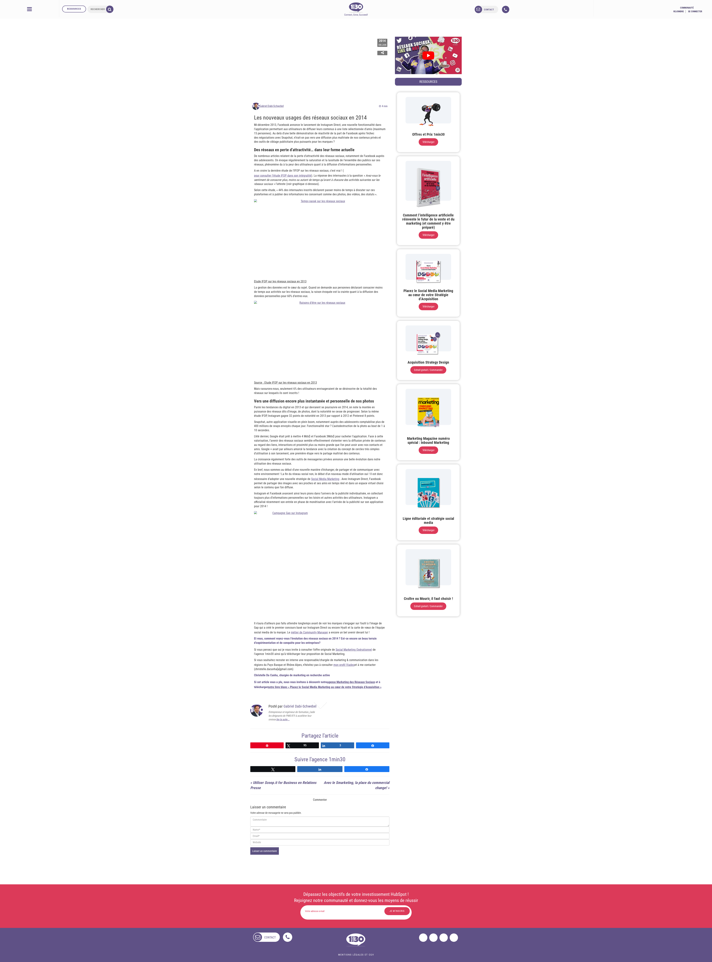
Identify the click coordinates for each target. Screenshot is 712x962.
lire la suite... (283, 719)
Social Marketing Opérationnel (354, 649)
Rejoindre (678, 11)
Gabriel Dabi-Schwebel (272, 106)
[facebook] (423, 937)
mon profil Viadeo (344, 665)
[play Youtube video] (428, 55)
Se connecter (695, 11)
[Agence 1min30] (356, 9)
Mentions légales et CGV (356, 954)
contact (489, 9)
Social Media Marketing (325, 479)
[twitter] (433, 937)
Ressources (74, 9)
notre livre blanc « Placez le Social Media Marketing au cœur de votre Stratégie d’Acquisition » (324, 687)
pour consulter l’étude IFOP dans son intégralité (282, 175)
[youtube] (454, 937)
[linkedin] (443, 937)
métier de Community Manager (309, 632)
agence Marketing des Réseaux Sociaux (351, 682)
